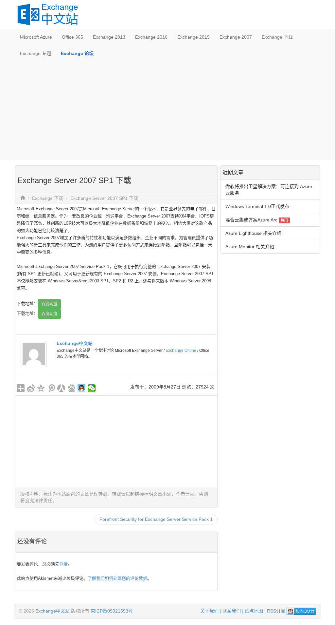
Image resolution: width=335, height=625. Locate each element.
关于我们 (209, 611)
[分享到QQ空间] (41, 388)
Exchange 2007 (236, 37)
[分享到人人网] (61, 388)
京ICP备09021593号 (112, 611)
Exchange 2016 (151, 37)
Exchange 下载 (277, 37)
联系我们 (231, 611)
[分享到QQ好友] (82, 388)
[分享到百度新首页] (71, 388)
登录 (63, 563)
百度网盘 (49, 304)
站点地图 (254, 611)
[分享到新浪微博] (31, 388)
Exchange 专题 (35, 53)
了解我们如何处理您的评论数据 (117, 578)
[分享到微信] (92, 388)
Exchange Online (181, 350)
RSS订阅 (276, 611)
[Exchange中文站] (34, 353)
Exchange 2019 (193, 37)
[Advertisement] (167, 111)
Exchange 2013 (109, 37)
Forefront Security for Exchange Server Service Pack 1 (156, 519)
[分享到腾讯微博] (51, 388)
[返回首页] (22, 198)
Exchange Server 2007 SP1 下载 (104, 198)
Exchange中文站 (75, 343)
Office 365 (72, 37)
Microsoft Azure (36, 37)
